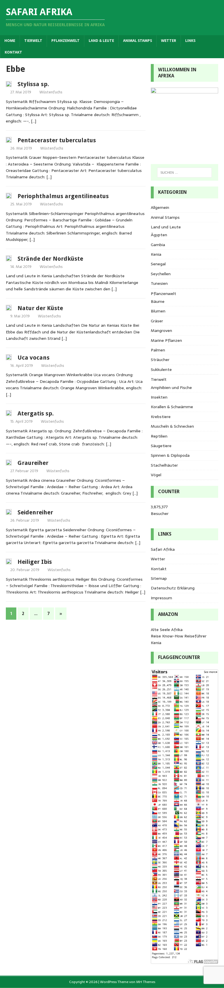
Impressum (161, 598)
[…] (33, 121)
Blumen (158, 311)
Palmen (158, 350)
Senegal (158, 264)
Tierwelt (33, 41)
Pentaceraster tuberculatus (57, 140)
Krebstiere (161, 416)
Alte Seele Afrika (167, 629)
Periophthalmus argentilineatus (63, 196)
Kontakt (13, 52)
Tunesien (159, 283)
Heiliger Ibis (35, 561)
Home (9, 41)
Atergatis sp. (36, 413)
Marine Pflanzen (166, 340)
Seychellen (161, 274)
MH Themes (145, 982)
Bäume (157, 301)
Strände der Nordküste (50, 258)
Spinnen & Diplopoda (170, 455)
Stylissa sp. (33, 84)
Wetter (168, 41)
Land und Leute (166, 227)
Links (190, 41)
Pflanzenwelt (65, 41)
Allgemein (160, 207)
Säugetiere (161, 446)
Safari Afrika (163, 549)
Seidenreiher (35, 512)
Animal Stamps (137, 41)
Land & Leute (101, 41)
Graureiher (33, 462)
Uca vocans (34, 357)
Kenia (156, 254)
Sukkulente (161, 369)
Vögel (156, 475)
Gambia (158, 244)
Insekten (159, 397)
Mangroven (161, 330)
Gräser (157, 321)
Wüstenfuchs (50, 92)
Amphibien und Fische (171, 387)
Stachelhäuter (164, 465)
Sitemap (159, 578)
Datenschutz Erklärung (173, 588)
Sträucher (160, 359)
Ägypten (159, 235)
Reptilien (159, 436)
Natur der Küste (40, 308)
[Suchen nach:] (184, 172)
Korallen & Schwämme (172, 407)
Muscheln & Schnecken (172, 426)
